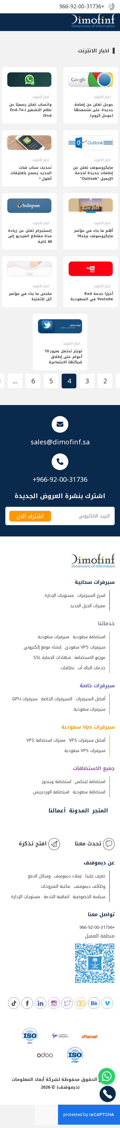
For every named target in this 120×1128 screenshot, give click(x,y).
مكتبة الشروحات (55, 886)
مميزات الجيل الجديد (87, 606)
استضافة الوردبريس (51, 792)
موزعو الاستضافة (89, 657)
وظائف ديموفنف (89, 886)
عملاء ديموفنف (68, 876)
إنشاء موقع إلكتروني (42, 647)
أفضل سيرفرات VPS (87, 740)
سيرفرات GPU (25, 699)
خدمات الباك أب (91, 668)
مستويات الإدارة (59, 595)
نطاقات (67, 668)
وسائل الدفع (39, 876)
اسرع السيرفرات (91, 595)
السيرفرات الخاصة (56, 699)
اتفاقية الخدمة (56, 896)
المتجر (100, 810)
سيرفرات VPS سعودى (85, 647)
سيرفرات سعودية (53, 637)
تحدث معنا (88, 843)
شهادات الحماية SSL (52, 657)
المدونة (79, 810)
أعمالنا (57, 810)
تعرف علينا (95, 876)
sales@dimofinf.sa (60, 442)
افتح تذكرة (33, 843)
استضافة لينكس (90, 781)
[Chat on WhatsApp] (106, 1076)
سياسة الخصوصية (89, 896)
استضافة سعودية (89, 637)
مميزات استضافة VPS (46, 740)
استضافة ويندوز (56, 781)
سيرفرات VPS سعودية (84, 750)
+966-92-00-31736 (82, 7)
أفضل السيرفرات (90, 699)
